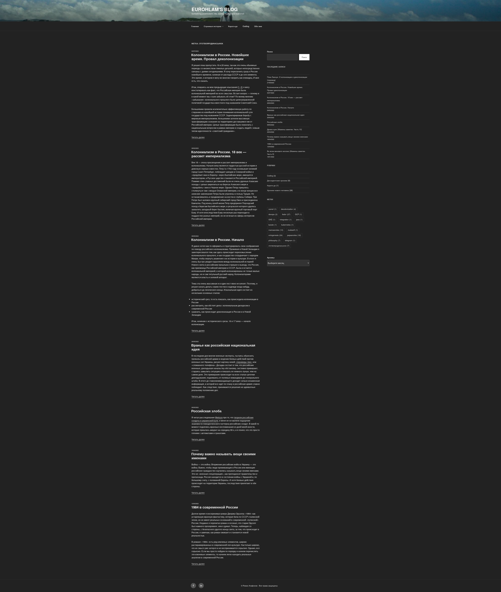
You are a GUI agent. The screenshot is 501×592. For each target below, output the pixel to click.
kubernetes (287, 224)
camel (272, 209)
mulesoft (293, 230)
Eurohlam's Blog (215, 9)
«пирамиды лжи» (243, 361)
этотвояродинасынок (279, 245)
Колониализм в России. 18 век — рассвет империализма (218, 153)
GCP (298, 214)
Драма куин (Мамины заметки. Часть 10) (284, 129)
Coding (246, 26)
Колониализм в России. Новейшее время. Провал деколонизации (220, 56)
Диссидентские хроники (277, 180)
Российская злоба (206, 411)
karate (273, 224)
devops (273, 214)
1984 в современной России (214, 507)
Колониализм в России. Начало (217, 239)
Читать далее (198, 137)
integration (286, 219)
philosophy (274, 240)
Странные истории (212, 26)
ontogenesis (276, 235)
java (299, 219)
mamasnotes (276, 230)
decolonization (288, 209)
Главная (195, 26)
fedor (286, 214)
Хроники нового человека (278, 190)
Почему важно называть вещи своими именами (223, 455)
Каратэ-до (233, 26)
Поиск (270, 51)
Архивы (271, 257)
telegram (290, 240)
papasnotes (294, 235)
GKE (272, 219)
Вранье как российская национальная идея (223, 347)
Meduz (218, 417)
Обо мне (258, 26)
